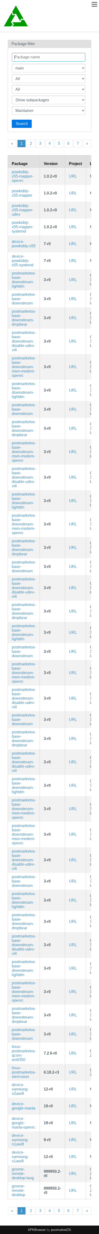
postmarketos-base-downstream (24, 298)
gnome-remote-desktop (18, 1190)
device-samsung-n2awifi (20, 1089)
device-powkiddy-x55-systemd (22, 260)
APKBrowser (37, 1230)
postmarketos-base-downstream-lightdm (24, 279)
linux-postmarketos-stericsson (24, 1072)
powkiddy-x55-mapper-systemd (22, 227)
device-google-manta (23, 1106)
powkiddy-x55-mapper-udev (22, 210)
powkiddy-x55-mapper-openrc (22, 176)
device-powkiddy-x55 (24, 244)
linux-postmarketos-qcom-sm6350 (24, 1053)
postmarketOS (61, 1230)
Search (22, 124)
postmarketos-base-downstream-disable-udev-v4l (24, 341)
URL (73, 176)
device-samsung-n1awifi (20, 1139)
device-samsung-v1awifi (20, 1156)
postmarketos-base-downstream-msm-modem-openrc (24, 367)
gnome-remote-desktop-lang (23, 1173)
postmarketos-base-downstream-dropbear (24, 317)
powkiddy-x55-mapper (22, 193)
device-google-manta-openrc (23, 1123)
